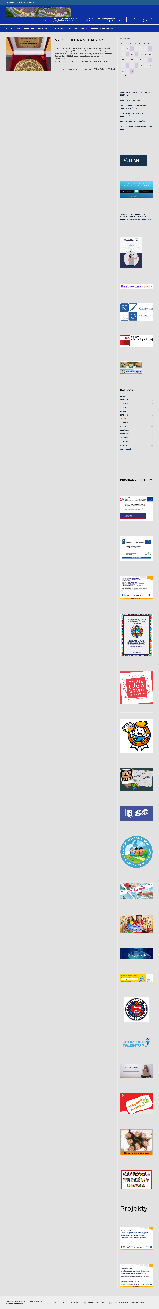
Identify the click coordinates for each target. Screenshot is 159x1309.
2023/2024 (124, 434)
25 (136, 66)
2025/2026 (124, 442)
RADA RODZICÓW (44, 28)
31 (132, 71)
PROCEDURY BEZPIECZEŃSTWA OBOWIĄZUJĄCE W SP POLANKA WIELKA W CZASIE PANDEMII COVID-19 (135, 216)
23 (127, 66)
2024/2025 (124, 438)
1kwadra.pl (19, 1304)
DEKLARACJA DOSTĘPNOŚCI (102, 28)
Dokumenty (60, 28)
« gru (122, 76)
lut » (127, 76)
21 (150, 60)
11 (136, 54)
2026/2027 (124, 445)
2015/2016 (124, 404)
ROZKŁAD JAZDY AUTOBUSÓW (132, 121)
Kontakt (73, 28)
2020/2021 (124, 423)
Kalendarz (29, 28)
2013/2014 (124, 396)
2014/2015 (124, 400)
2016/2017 (124, 407)
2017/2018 (124, 411)
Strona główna (13, 28)
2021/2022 (124, 426)
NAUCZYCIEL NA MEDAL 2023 (79, 40)
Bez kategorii (125, 449)
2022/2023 (124, 430)
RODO (83, 28)
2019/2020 (124, 419)
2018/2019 (124, 415)
